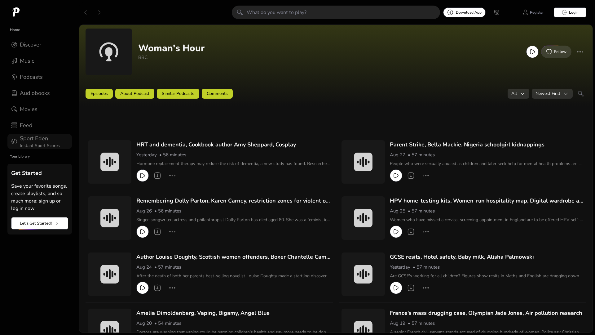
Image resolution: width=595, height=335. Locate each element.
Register (537, 12)
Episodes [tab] (99, 93)
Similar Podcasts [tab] (178, 93)
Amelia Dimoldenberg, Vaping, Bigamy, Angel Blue (203, 313)
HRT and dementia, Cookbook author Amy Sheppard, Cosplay (216, 144)
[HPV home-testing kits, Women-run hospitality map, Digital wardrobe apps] (363, 218)
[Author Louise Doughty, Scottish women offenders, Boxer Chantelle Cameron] (109, 274)
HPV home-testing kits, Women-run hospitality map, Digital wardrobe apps (486, 201)
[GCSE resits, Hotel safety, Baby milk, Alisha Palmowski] (363, 274)
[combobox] (518, 94)
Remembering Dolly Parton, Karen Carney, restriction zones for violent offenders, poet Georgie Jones (233, 201)
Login (574, 12)
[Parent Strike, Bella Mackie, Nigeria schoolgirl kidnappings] (363, 162)
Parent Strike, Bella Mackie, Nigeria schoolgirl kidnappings (467, 144)
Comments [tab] (217, 93)
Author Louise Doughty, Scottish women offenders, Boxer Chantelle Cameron (232, 257)
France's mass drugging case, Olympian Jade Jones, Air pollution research (486, 313)
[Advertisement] (205, 120)
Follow (560, 52)
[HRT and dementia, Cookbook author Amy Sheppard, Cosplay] (109, 162)
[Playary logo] (16, 12)
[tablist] (336, 93)
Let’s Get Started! (36, 223)
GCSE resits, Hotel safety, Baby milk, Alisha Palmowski (462, 257)
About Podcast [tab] (134, 93)
